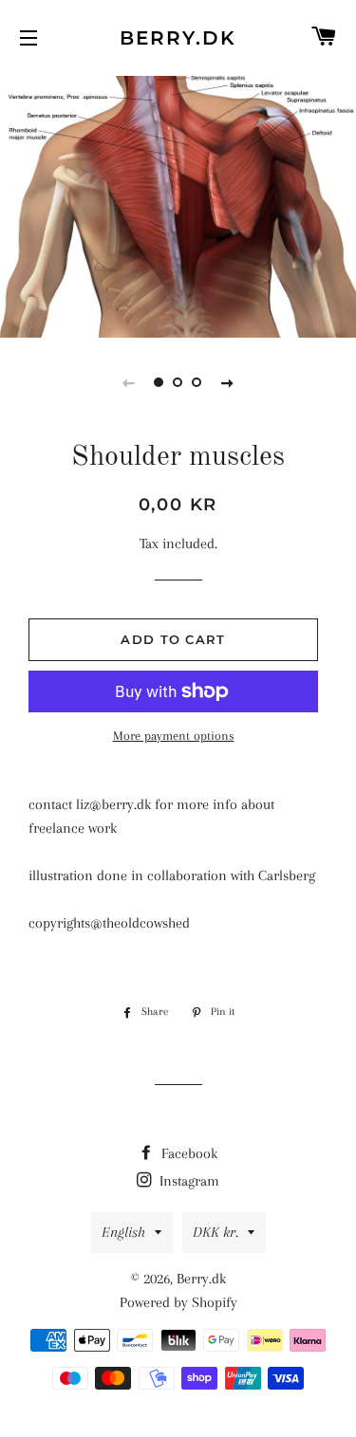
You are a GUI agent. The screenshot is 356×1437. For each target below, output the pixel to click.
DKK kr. (215, 1232)
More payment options (173, 735)
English (123, 1232)
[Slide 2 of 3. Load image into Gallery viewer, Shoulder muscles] (178, 382)
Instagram (187, 1180)
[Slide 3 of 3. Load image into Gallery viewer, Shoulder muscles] (197, 382)
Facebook (187, 1153)
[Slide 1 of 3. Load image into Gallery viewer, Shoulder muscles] (159, 382)
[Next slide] (228, 382)
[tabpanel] (178, 204)
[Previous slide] (129, 382)
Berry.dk (178, 38)
